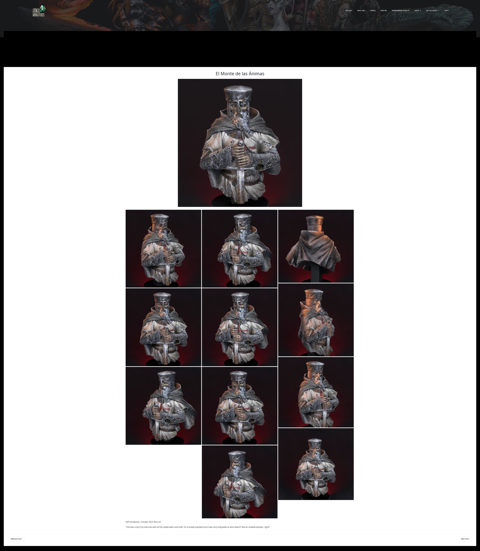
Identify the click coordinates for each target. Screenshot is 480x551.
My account (431, 11)
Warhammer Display (401, 11)
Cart (446, 11)
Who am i (361, 11)
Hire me (384, 11)
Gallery (348, 11)
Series (373, 11)
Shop (417, 11)
